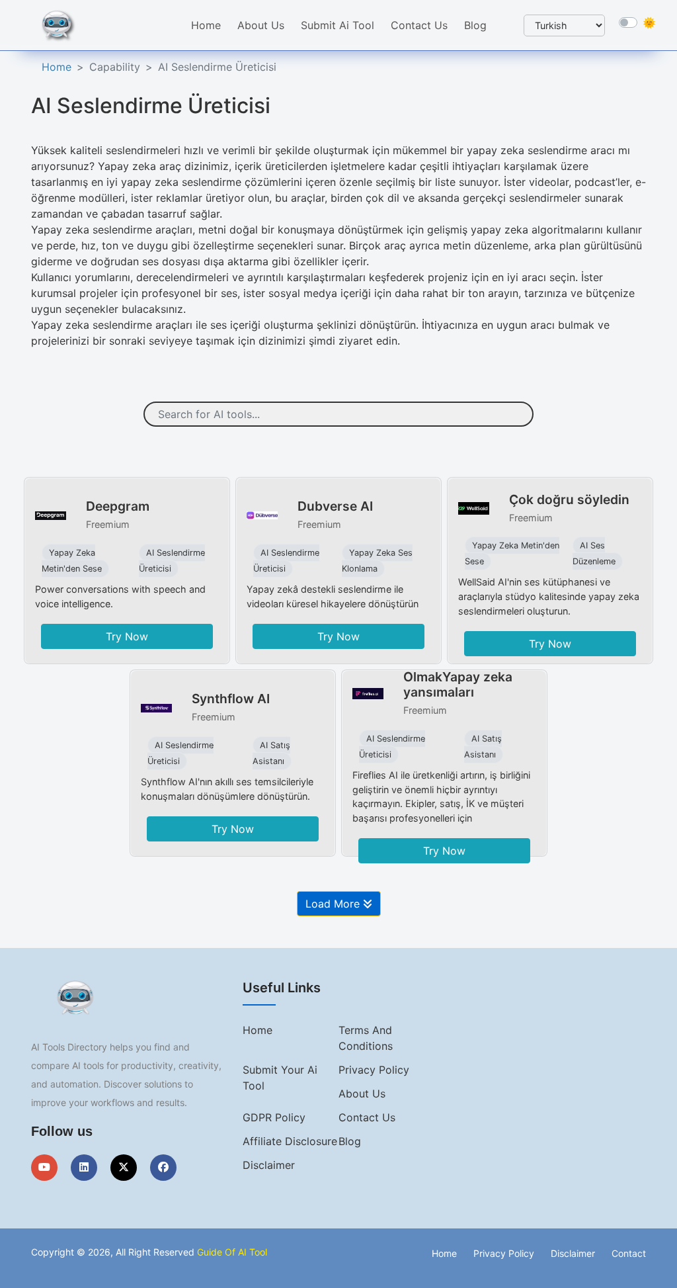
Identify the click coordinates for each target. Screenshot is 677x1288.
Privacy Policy (373, 1069)
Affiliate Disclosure (290, 1141)
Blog (475, 25)
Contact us (366, 1117)
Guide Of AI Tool (232, 1252)
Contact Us (419, 25)
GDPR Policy (274, 1117)
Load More (334, 903)
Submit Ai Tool (337, 25)
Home (206, 25)
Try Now (127, 636)
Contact (629, 1253)
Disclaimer (269, 1165)
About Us (260, 25)
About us (361, 1093)
